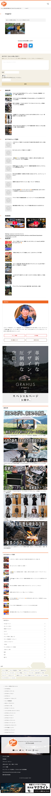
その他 (5, 644)
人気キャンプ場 (7, 649)
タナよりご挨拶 (6, 756)
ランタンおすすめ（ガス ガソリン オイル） (12, 710)
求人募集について (14, 340)
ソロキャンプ (26, 670)
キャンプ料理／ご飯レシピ (9, 636)
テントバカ (31, 672)
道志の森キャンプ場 (39, 672)
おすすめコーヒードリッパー (10, 729)
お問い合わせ (36, 340)
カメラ (5, 631)
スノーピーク (5, 672)
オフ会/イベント (7, 623)
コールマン (12, 672)
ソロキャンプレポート (8, 641)
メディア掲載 (5, 766)
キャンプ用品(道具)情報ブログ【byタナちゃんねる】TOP (11, 8)
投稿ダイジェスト (7, 628)
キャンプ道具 (5, 670)
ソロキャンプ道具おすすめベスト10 (11, 686)
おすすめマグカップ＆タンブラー (11, 725)
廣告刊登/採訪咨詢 (6, 774)
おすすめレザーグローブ (9, 715)
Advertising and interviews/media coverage (11, 772)
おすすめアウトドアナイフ (9, 732)
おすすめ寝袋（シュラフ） (9, 727)
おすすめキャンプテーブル (9, 691)
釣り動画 (36, 335)
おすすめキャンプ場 (8, 705)
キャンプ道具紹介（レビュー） (10, 639)
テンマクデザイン (6, 677)
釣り (5, 654)
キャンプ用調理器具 (8, 700)
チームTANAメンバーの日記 (10, 647)
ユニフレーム (39, 675)
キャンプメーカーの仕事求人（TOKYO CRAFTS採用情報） (15, 769)
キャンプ (6, 634)
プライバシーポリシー (7, 761)
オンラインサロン (7, 626)
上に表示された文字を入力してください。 (12, 77)
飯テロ (5, 657)
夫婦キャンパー (19, 675)
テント (25, 672)
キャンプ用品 (19, 672)
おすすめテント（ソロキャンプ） (11, 698)
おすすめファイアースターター (10, 722)
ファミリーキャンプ (35, 670)
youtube (46, 675)
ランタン (13, 677)
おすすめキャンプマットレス (10, 720)
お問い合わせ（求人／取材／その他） (10, 764)
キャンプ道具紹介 (13, 670)
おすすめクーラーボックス (9, 708)
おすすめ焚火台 (7, 688)
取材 (5, 652)
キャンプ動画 (14, 335)
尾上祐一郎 (43, 670)
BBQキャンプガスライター (9, 703)
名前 (3, 72)
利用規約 (4, 759)
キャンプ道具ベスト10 (29, 675)
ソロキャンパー (11, 675)
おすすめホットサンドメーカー (10, 713)
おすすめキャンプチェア (9, 693)
